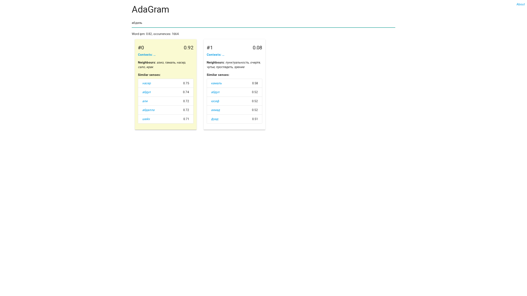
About (521, 4)
